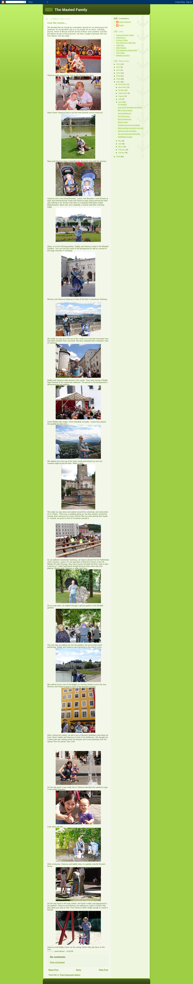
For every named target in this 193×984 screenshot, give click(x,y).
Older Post (103, 970)
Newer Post (53, 970)
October (121, 90)
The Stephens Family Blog (126, 50)
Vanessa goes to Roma (127, 131)
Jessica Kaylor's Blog (125, 35)
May (120, 141)
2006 (118, 156)
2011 (118, 70)
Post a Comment (57, 962)
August (121, 96)
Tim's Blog (120, 53)
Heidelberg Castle (125, 137)
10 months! (122, 104)
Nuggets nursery (123, 55)
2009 (118, 76)
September (123, 93)
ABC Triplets (121, 48)
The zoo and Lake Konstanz (129, 134)
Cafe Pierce (121, 38)
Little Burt (120, 45)
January (121, 153)
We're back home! (125, 110)
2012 (118, 67)
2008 (118, 79)
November (122, 87)
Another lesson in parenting (129, 125)
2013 (118, 64)
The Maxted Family (71, 10)
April (120, 144)
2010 (118, 73)
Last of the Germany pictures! (130, 107)
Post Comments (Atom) (70, 975)
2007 (118, 82)
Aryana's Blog (122, 40)
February (122, 150)
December (122, 84)
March (121, 147)
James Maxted (125, 22)
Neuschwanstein (124, 119)
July (120, 99)
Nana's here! (123, 122)
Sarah (121, 25)
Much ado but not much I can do (130, 128)
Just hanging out (124, 113)
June (120, 102)
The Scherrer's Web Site (126, 43)
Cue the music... (124, 116)
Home (78, 970)
